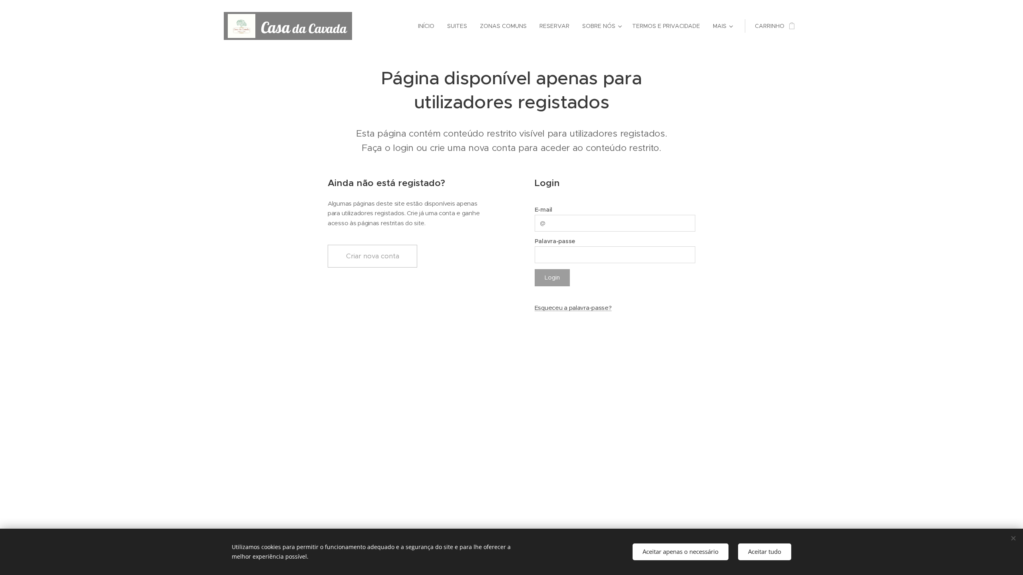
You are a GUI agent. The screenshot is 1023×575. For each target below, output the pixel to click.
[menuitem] (428, 26)
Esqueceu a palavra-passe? (573, 307)
